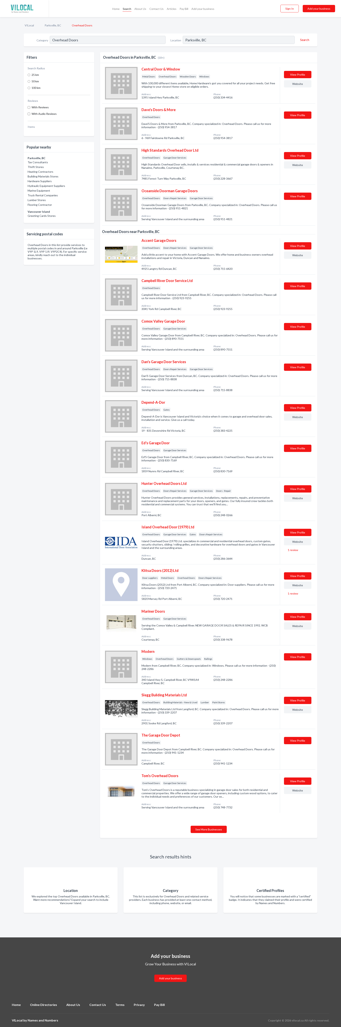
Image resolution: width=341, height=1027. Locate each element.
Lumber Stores (37, 200)
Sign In (289, 8)
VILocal (29, 25)
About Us (140, 8)
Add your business (202, 8)
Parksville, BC (53, 25)
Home (116, 8)
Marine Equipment (39, 190)
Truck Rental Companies (43, 195)
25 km (35, 74)
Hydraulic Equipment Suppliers (46, 185)
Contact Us (156, 8)
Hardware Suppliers (40, 181)
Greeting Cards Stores (42, 215)
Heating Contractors (40, 171)
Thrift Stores (36, 167)
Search (127, 8)
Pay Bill (184, 8)
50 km (35, 81)
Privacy (139, 1005)
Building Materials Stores (43, 176)
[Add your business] (170, 973)
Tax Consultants (38, 162)
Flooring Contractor (40, 204)
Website (297, 83)
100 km (36, 87)
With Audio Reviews (44, 113)
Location (175, 40)
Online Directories (43, 1005)
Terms (120, 1005)
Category (42, 40)
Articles (171, 8)
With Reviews (40, 107)
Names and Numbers (43, 1020)
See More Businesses (208, 829)
